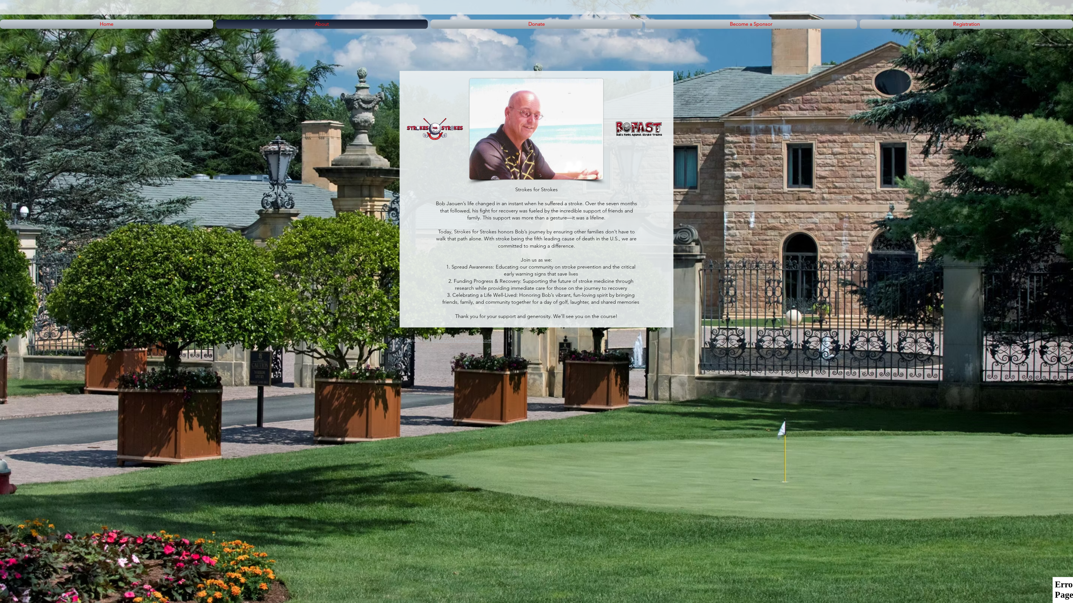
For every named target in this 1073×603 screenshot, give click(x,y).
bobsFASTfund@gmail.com (462, 340)
